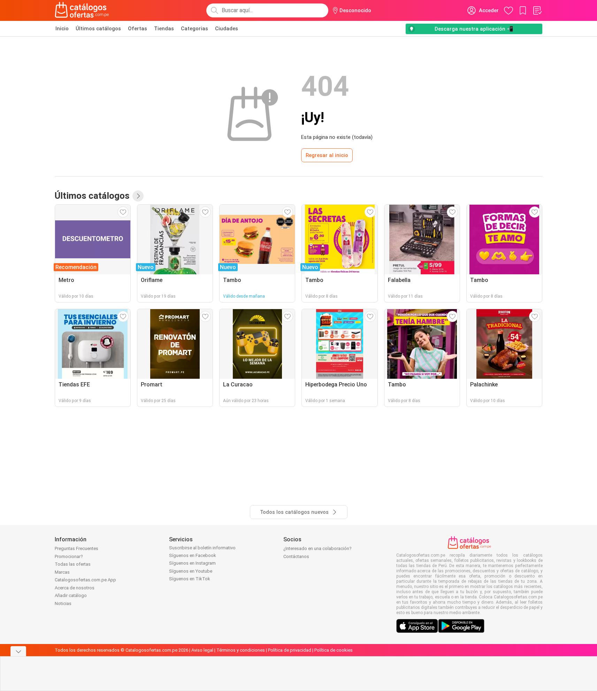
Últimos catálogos (98, 28)
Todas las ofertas (73, 564)
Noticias (63, 603)
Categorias (194, 28)
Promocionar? (69, 556)
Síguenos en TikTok (189, 578)
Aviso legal (202, 650)
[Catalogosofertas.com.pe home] (82, 10)
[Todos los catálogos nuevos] (138, 196)
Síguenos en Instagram (192, 563)
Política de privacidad (289, 650)
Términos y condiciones (240, 650)
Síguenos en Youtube (190, 571)
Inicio (62, 28)
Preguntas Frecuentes (76, 548)
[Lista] (537, 10)
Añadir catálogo (71, 595)
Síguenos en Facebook (192, 555)
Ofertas (137, 28)
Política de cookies (333, 650)
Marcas (62, 572)
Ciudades (226, 28)
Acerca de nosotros (74, 587)
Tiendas (164, 28)
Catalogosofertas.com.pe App (85, 579)
